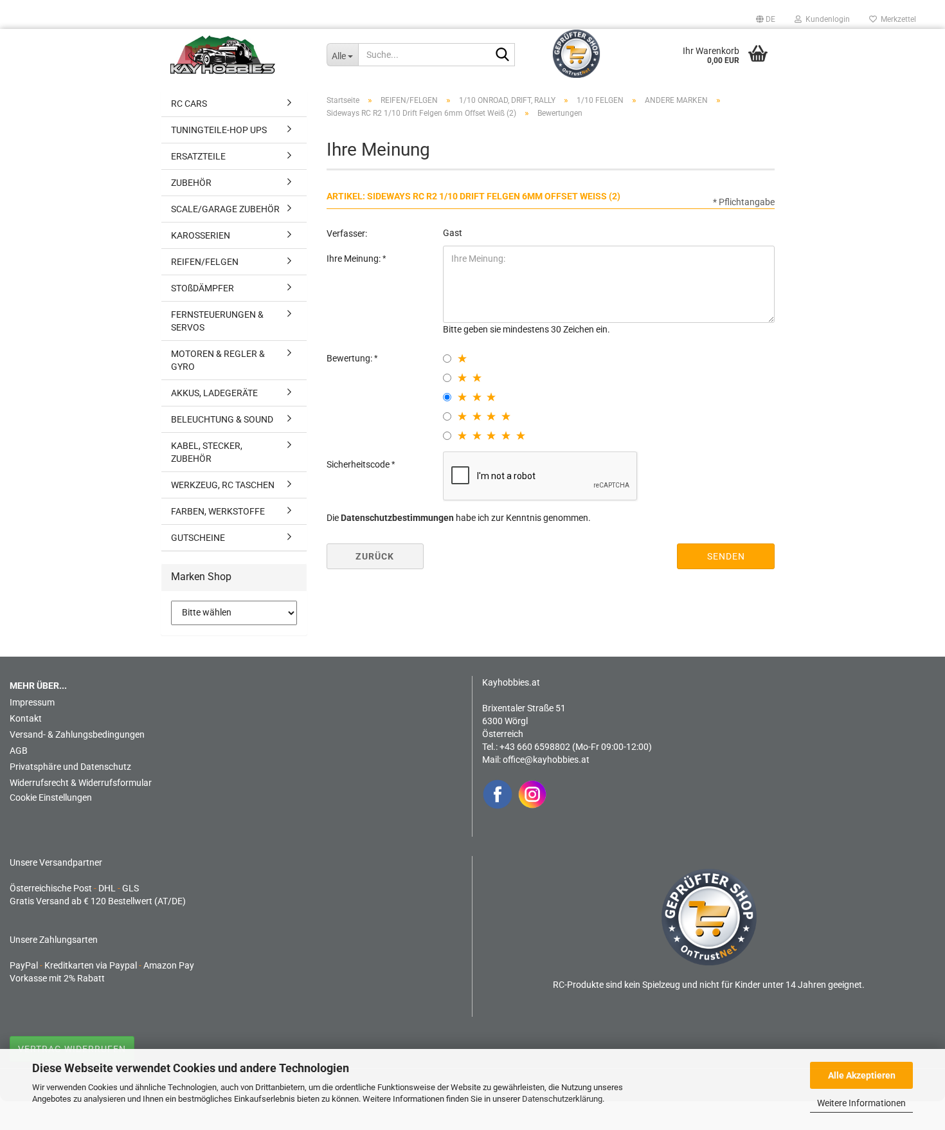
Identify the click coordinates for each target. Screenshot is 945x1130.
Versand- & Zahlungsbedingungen (77, 734)
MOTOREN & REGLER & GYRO (218, 360)
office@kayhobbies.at (546, 759)
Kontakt (26, 718)
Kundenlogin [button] (826, 19)
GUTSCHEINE (198, 538)
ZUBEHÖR (191, 183)
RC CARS (189, 103)
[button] (765, 19)
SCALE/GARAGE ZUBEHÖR (225, 209)
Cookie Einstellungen (51, 797)
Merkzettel (896, 19)
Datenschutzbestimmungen (397, 518)
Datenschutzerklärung (562, 1099)
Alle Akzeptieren (862, 1075)
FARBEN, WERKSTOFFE (218, 511)
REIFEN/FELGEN (205, 262)
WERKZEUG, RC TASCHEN (222, 485)
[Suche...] (503, 55)
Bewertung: (350, 358)
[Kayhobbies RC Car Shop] (238, 54)
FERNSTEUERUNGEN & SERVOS (217, 321)
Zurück (375, 556)
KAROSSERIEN (200, 235)
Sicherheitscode (359, 464)
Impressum (32, 702)
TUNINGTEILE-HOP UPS (219, 130)
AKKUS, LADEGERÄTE (214, 393)
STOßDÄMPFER (202, 288)
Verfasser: (347, 233)
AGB (19, 750)
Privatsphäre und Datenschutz (70, 766)
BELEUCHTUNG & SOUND (222, 419)
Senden (726, 556)
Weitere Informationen (861, 1103)
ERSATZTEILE (198, 156)
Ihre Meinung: (354, 258)
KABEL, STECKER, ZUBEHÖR (206, 452)
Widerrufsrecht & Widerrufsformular (81, 783)
